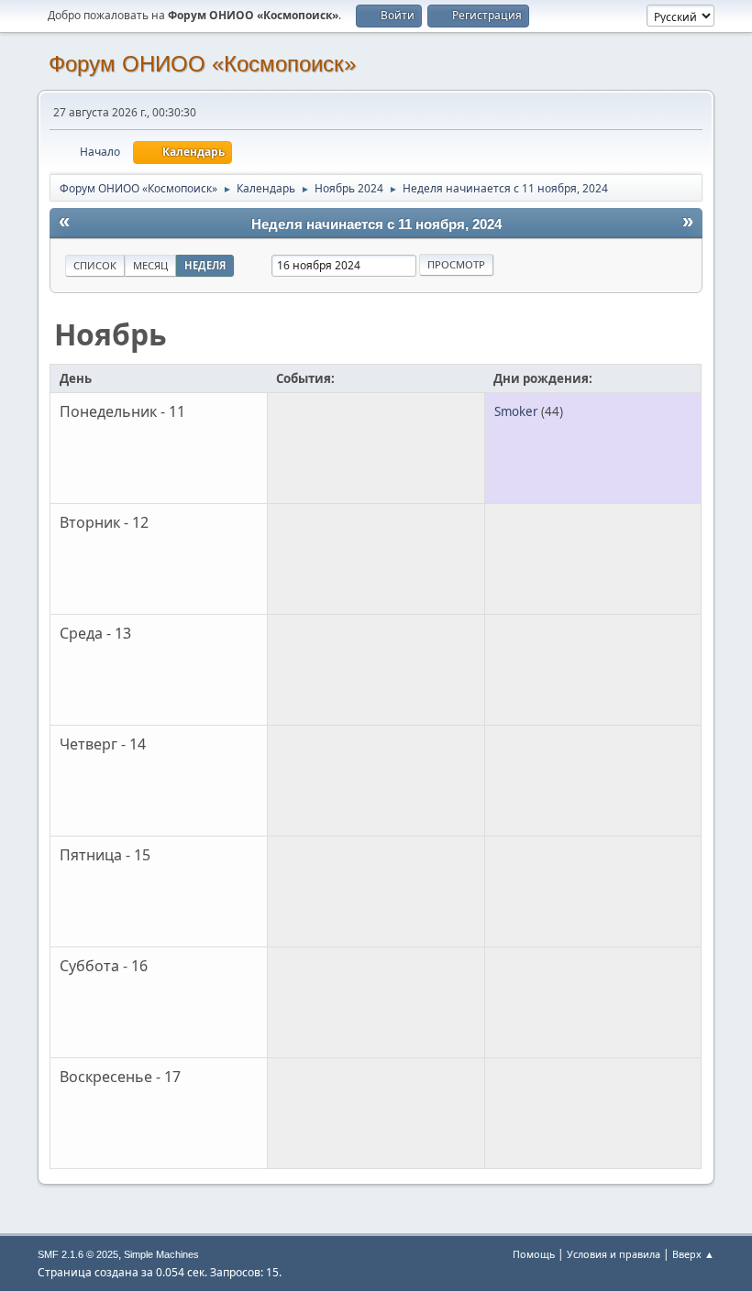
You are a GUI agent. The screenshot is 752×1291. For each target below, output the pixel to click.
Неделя (205, 265)
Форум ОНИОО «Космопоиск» (202, 63)
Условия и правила (613, 1254)
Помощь (534, 1254)
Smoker (516, 411)
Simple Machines (161, 1254)
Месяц (150, 265)
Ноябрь (110, 334)
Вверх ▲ (693, 1254)
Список (94, 265)
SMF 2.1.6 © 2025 (78, 1254)
